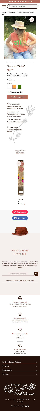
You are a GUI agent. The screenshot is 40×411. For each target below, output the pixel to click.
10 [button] (33, 62)
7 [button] (24, 62)
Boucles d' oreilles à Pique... (20, 200)
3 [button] (13, 62)
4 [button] (16, 62)
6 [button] (21, 62)
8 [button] (27, 62)
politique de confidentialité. (27, 280)
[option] (21, 60)
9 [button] (30, 62)
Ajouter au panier (17, 97)
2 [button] (10, 62)
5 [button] (19, 62)
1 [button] (7, 62)
